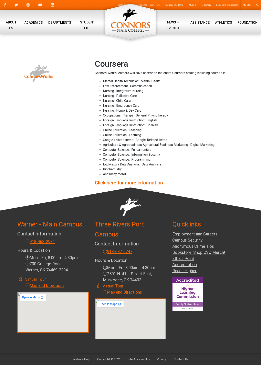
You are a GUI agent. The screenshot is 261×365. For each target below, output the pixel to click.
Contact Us (181, 359)
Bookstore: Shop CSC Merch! (198, 252)
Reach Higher (184, 270)
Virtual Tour (35, 279)
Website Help (81, 359)
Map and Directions (47, 285)
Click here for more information (129, 183)
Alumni (193, 5)
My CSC (247, 5)
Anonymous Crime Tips (193, 246)
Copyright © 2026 (109, 359)
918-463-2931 (42, 241)
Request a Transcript (227, 5)
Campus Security (187, 240)
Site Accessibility (139, 359)
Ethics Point (183, 258)
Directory (206, 5)
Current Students (174, 5)
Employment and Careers (194, 234)
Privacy (162, 359)
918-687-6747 (119, 251)
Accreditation (184, 264)
